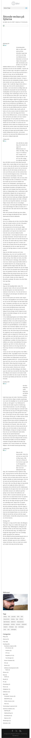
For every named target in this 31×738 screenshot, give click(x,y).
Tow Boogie (8, 658)
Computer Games (9, 696)
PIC (5, 663)
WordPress (15, 735)
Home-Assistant (8, 660)
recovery (18, 624)
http (17, 619)
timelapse (11, 626)
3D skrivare (8, 648)
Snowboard (7, 715)
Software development (10, 668)
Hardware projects (9, 646)
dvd (9, 616)
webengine (13, 629)
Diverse (5, 639)
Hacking (5, 644)
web (8, 629)
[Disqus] (15, 565)
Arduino (7, 650)
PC (4, 681)
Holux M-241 (6, 619)
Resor (4, 686)
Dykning (6, 710)
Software (5, 691)
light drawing (7, 621)
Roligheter (5, 689)
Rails (6, 669)
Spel (4, 694)
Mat (4, 675)
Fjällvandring (7, 713)
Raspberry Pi (8, 655)
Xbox (5, 703)
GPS (18, 616)
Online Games (8, 701)
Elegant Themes (15, 733)
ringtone (5, 626)
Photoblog (5, 684)
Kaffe (5, 676)
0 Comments (24, 22)
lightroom (13, 621)
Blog (4, 636)
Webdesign (6, 720)
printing (13, 624)
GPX (22, 616)
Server (6, 665)
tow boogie (21, 626)
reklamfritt (24, 624)
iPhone (21, 619)
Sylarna (18, 22)
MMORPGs (7, 698)
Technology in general (9, 706)
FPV (6, 653)
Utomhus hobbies (7, 708)
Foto (4, 641)
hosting (12, 619)
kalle (6, 22)
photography (6, 624)
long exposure (20, 621)
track (5, 629)
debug (5, 616)
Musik (4, 679)
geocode (13, 616)
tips (16, 626)
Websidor (5, 723)
